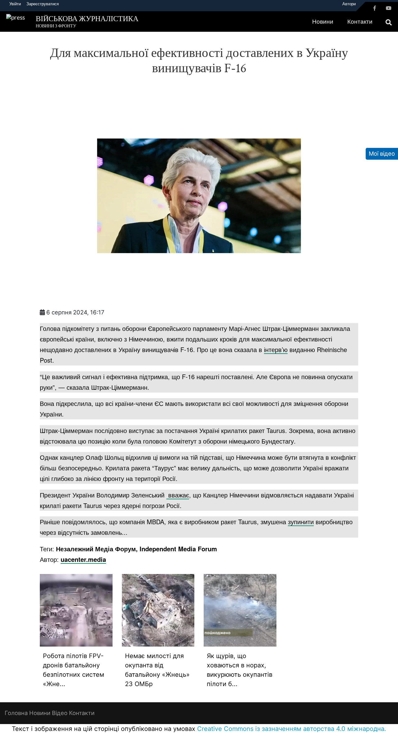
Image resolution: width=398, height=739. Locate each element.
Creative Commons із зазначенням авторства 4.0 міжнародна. (291, 728)
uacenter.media (83, 559)
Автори (349, 3)
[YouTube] (388, 8)
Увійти (15, 3)
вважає (177, 494)
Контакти (360, 21)
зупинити (301, 521)
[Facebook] (374, 8)
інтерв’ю (276, 349)
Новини (322, 21)
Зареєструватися (42, 3)
